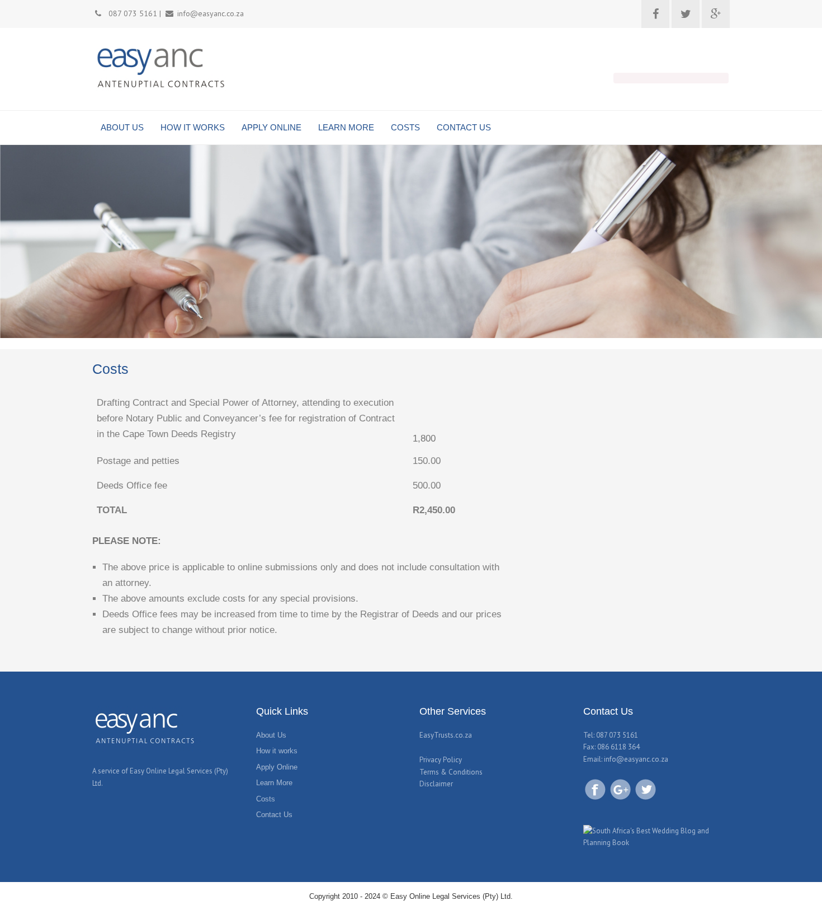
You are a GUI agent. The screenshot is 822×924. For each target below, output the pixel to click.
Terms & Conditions (451, 772)
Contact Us (274, 814)
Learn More (274, 782)
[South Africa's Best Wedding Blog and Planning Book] (656, 836)
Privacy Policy (440, 759)
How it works (276, 751)
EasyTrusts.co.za (445, 735)
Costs (265, 799)
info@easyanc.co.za (636, 759)
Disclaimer (436, 784)
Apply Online (276, 767)
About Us (271, 735)
